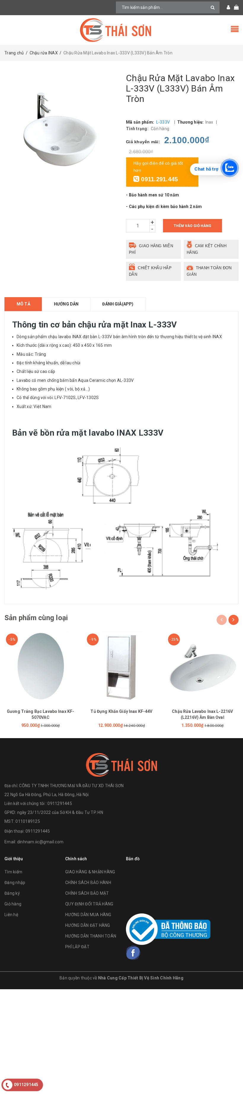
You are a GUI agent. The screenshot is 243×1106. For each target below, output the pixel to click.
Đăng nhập (14, 882)
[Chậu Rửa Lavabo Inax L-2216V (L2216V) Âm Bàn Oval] (203, 667)
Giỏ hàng (12, 904)
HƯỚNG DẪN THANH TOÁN (90, 936)
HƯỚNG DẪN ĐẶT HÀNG (87, 925)
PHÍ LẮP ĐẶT (77, 946)
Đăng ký (12, 893)
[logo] (121, 765)
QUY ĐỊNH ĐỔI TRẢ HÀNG (89, 904)
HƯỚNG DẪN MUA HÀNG (88, 914)
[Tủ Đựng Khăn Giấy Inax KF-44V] (121, 667)
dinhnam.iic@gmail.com (40, 841)
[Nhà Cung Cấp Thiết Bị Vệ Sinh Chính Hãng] (121, 30)
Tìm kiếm (13, 871)
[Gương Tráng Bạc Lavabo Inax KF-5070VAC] (40, 667)
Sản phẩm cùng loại (36, 618)
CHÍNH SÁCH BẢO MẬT (87, 893)
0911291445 (37, 831)
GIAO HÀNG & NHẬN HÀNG (90, 871)
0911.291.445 (158, 179)
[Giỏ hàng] (234, 7)
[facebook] (133, 952)
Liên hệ (11, 914)
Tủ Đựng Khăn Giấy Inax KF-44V (121, 711)
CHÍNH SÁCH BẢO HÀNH (88, 882)
